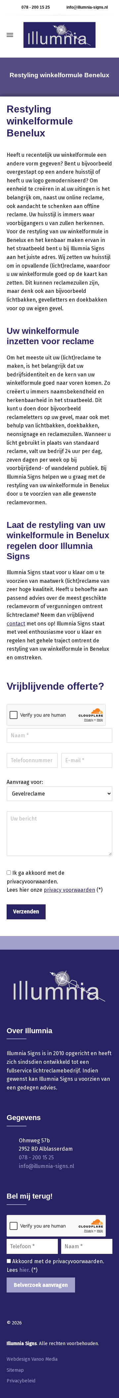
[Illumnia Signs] (59, 35)
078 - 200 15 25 (35, 7)
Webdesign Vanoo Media (32, 1359)
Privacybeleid (21, 1381)
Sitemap (15, 1370)
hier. (25, 1270)
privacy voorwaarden (69, 890)
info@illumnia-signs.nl (87, 7)
